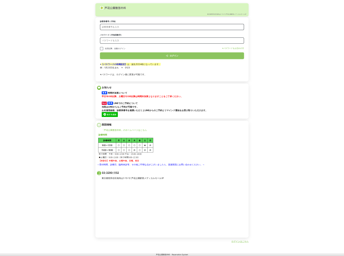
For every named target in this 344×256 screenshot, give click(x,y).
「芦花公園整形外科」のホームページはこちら (124, 130)
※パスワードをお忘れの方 (233, 48)
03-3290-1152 (110, 172)
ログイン (173, 55)
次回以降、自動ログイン (115, 48)
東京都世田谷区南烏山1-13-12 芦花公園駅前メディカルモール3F (226, 14)
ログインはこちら (240, 241)
